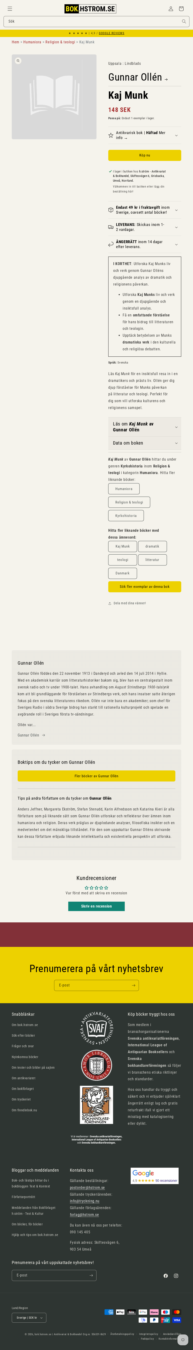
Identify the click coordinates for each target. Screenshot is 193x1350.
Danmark (123, 573)
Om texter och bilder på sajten (33, 1067)
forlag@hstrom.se (84, 1214)
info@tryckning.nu (85, 1201)
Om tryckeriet (21, 1099)
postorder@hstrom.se (87, 1187)
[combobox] (96, 21)
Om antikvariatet (24, 1078)
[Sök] (184, 21)
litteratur (152, 560)
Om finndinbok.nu (24, 1110)
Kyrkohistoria (126, 516)
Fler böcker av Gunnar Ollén (96, 776)
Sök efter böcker (23, 1035)
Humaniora (124, 489)
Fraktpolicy (147, 1338)
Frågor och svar (23, 1046)
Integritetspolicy (148, 1334)
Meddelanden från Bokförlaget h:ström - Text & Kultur (34, 1210)
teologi (122, 560)
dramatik (152, 546)
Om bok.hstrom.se (25, 1025)
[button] (10, 9)
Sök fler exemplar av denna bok (145, 587)
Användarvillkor (172, 1334)
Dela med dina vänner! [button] (130, 603)
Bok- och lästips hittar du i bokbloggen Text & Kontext (31, 1183)
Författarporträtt (23, 1197)
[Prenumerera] (133, 985)
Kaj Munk (123, 546)
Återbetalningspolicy (122, 1334)
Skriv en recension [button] (96, 906)
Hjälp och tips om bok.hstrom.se (35, 1235)
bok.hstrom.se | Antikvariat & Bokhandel (58, 1334)
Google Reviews (111, 33)
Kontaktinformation (170, 1338)
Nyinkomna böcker (25, 1057)
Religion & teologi (129, 502)
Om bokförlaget (23, 1089)
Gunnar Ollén (135, 77)
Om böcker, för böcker (27, 1224)
